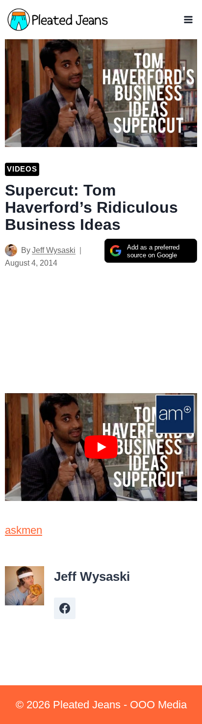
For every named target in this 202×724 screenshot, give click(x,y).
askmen (23, 530)
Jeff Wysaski (54, 250)
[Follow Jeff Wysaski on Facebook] (65, 608)
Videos (22, 169)
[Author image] (11, 250)
